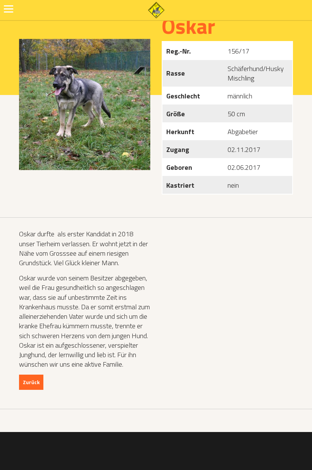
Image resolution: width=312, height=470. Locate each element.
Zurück (31, 382)
